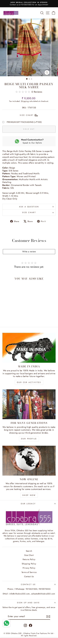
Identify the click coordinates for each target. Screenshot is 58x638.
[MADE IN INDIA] (29, 348)
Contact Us (29, 576)
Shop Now (29, 495)
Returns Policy (29, 559)
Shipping (25, 101)
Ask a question (29, 206)
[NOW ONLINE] (29, 461)
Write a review (29, 251)
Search (29, 551)
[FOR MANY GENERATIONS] (29, 404)
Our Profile (29, 438)
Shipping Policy (29, 563)
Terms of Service (29, 572)
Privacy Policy (29, 567)
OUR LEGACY (28, 503)
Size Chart (29, 212)
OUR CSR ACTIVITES (29, 382)
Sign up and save (28, 602)
